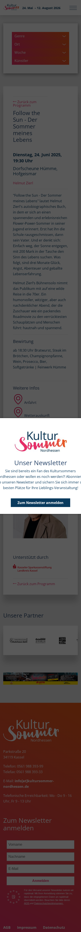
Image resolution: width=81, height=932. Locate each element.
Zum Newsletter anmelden (40, 502)
